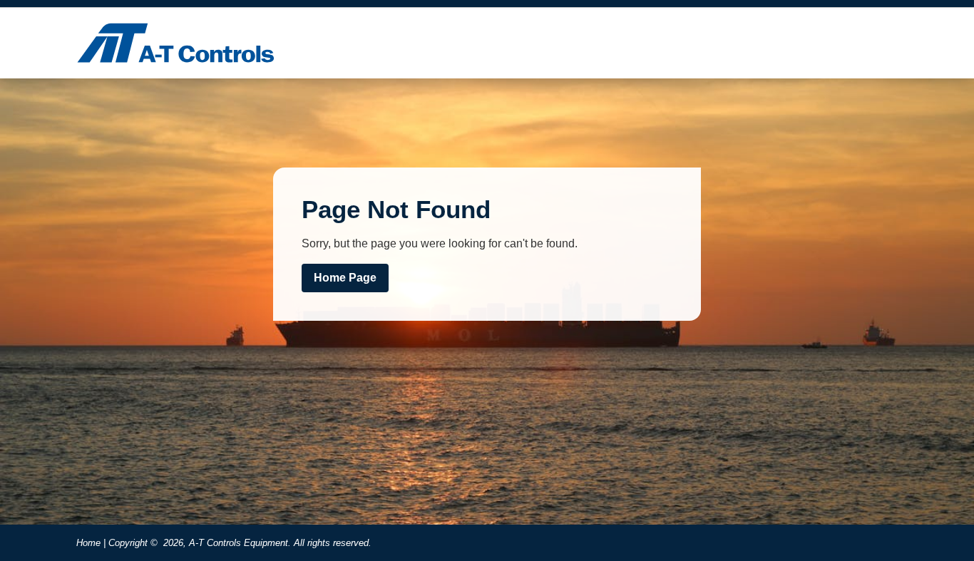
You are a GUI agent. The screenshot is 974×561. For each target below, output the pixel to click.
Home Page (345, 278)
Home (88, 542)
